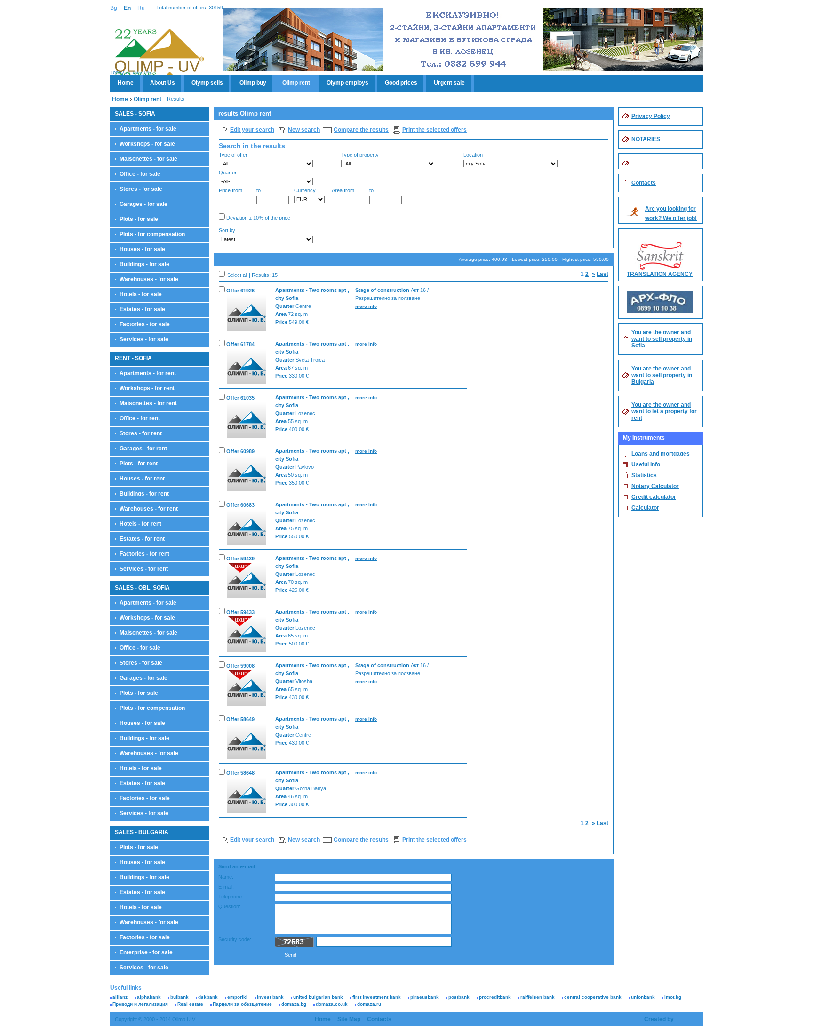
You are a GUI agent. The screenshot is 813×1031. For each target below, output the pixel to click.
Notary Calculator (655, 486)
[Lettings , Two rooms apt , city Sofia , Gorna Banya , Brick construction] (247, 794)
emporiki (237, 997)
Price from (230, 190)
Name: (225, 877)
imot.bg (672, 997)
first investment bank (376, 997)
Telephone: (230, 896)
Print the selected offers (434, 129)
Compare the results (361, 129)
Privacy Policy (650, 116)
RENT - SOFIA (133, 358)
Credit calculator (653, 497)
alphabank (149, 997)
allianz (120, 997)
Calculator (645, 507)
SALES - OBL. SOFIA (142, 587)
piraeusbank (424, 997)
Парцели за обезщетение (242, 1004)
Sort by (227, 230)
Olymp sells (207, 82)
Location (473, 154)
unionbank (643, 997)
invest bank (270, 997)
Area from (343, 190)
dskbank (208, 997)
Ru (141, 8)
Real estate (190, 1004)
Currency (305, 190)
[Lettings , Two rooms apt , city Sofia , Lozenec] (247, 419)
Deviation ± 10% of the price (257, 217)
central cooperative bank (593, 997)
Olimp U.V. (159, 54)
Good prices (401, 82)
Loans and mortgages (660, 453)
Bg (113, 8)
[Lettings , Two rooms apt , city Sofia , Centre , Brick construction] (247, 312)
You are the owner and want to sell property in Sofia (661, 339)
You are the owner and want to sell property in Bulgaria (661, 375)
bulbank (179, 997)
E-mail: (226, 886)
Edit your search (252, 129)
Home (126, 82)
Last (602, 274)
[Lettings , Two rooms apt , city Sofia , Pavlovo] (247, 472)
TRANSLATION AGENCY (660, 274)
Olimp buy (252, 82)
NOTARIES (645, 139)
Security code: (234, 939)
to (258, 190)
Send (290, 955)
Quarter (228, 172)
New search (304, 129)
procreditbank (495, 997)
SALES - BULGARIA (141, 832)
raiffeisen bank (537, 997)
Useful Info (645, 464)
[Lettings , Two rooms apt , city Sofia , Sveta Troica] (247, 365)
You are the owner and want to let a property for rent (664, 411)
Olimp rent (296, 82)
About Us (162, 82)
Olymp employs (347, 82)
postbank (459, 997)
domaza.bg (293, 1004)
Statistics (644, 475)
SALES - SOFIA (135, 113)
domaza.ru (369, 1004)
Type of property (360, 154)
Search (593, 236)
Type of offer (233, 154)
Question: (229, 906)
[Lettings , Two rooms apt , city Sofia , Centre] (247, 740)
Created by (659, 1019)
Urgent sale (449, 82)
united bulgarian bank (318, 997)
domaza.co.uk (332, 1004)
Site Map (348, 1019)
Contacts (643, 183)
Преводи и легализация (140, 1004)
